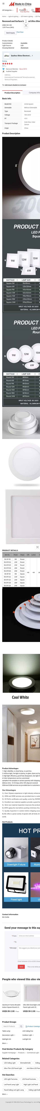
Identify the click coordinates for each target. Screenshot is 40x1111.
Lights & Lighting (13, 16)
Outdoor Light (27, 1035)
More (4, 1094)
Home (4, 16)
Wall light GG (6, 1039)
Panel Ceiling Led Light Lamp (14, 1090)
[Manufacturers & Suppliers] (20, 4)
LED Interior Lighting (27, 16)
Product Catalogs (33, 1026)
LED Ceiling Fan (27, 1031)
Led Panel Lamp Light (11, 1084)
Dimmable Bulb (25, 1063)
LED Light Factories (10, 1079)
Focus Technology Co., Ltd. (28, 1102)
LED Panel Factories (29, 1079)
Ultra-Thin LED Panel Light (13, 1068)
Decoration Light (8, 1035)
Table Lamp (6, 1031)
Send (21, 967)
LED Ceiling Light (10, 1063)
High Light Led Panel (31, 1084)
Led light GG (26, 1039)
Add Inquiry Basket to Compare (15, 85)
